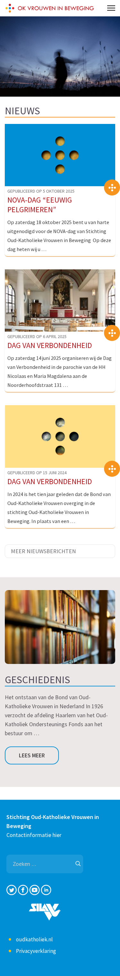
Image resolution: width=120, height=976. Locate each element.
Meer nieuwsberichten (43, 551)
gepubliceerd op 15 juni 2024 (37, 472)
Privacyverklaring (36, 950)
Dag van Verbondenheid (49, 345)
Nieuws (22, 110)
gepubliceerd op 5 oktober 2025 (41, 191)
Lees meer (32, 755)
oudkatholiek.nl (34, 939)
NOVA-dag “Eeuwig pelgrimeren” (39, 204)
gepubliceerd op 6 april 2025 (37, 336)
